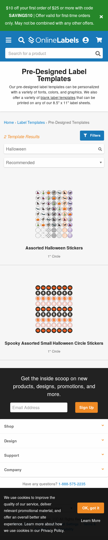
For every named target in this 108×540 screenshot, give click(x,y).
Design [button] (10, 440)
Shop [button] (9, 426)
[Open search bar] (21, 40)
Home (9, 122)
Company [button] (12, 469)
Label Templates (31, 122)
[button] (8, 40)
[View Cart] (99, 40)
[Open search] (98, 53)
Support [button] (11, 455)
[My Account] (85, 40)
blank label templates (58, 97)
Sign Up (86, 407)
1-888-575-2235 (71, 483)
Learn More (90, 520)
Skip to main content (19, 18)
